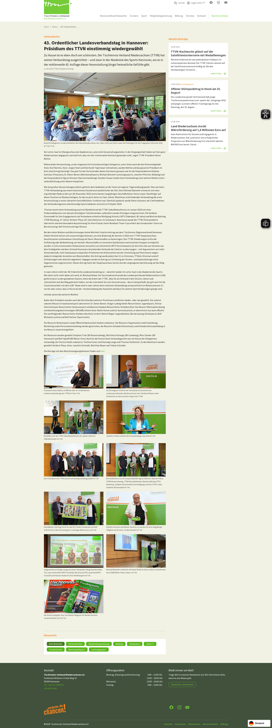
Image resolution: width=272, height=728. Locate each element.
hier (102, 351)
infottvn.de (50, 688)
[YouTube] (187, 707)
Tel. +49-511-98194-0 (54, 684)
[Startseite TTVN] (58, 11)
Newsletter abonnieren (182, 684)
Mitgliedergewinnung (99, 643)
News (54, 26)
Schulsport (134, 643)
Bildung (119, 643)
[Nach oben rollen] (267, 714)
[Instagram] (179, 707)
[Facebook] (171, 707)
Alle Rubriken (55, 643)
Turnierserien (55, 649)
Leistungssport (98, 649)
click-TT (150, 643)
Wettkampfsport (76, 649)
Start (46, 26)
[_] (105, 107)
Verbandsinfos (75, 643)
